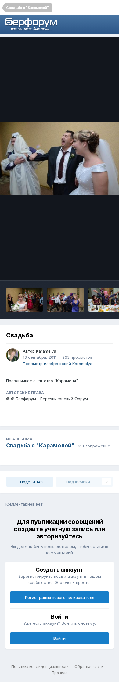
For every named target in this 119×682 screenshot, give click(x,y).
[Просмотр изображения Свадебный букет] (24, 300)
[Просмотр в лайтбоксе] (59, 158)
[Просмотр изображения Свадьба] (65, 300)
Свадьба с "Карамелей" (40, 445)
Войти (59, 638)
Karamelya (46, 351)
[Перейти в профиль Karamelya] (13, 355)
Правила (59, 672)
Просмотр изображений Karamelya (57, 363)
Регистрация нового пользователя (59, 597)
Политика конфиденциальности (40, 666)
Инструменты (91, 269)
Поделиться (31, 481)
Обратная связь (88, 666)
